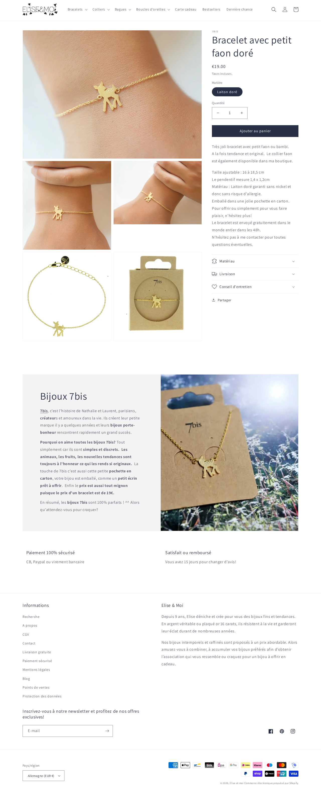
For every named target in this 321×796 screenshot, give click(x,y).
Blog (26, 678)
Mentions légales (36, 669)
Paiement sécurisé (37, 661)
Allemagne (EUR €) (41, 776)
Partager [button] (224, 300)
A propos (30, 625)
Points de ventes (36, 687)
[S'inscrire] (107, 731)
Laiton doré (227, 92)
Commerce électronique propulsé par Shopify (271, 783)
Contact (29, 643)
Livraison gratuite (37, 652)
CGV (26, 634)
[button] (77, 9)
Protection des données (42, 696)
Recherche (31, 616)
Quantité (218, 103)
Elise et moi (236, 783)
